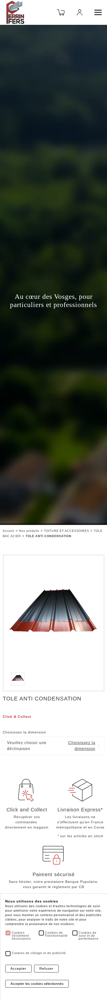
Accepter (18, 968)
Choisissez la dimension (24, 732)
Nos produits (29, 531)
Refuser (46, 968)
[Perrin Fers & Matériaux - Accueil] (15, 12)
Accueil (8, 531)
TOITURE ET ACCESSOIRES (66, 531)
